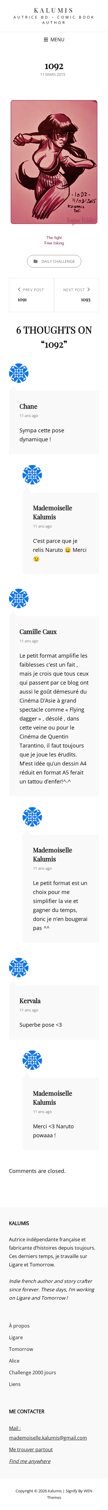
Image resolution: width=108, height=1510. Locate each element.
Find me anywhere (29, 1461)
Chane (29, 406)
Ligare (16, 1337)
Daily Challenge (58, 261)
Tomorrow (21, 1349)
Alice (14, 1361)
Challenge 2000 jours (32, 1372)
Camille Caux (38, 631)
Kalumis (54, 10)
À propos (19, 1325)
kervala (30, 1000)
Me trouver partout (31, 1449)
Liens (15, 1384)
